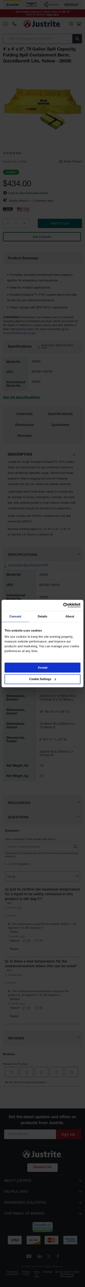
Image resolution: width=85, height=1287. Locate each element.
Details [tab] (42, 616)
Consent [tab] (15, 616)
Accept (42, 667)
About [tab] (69, 616)
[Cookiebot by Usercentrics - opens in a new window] (63, 605)
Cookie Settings (40, 679)
